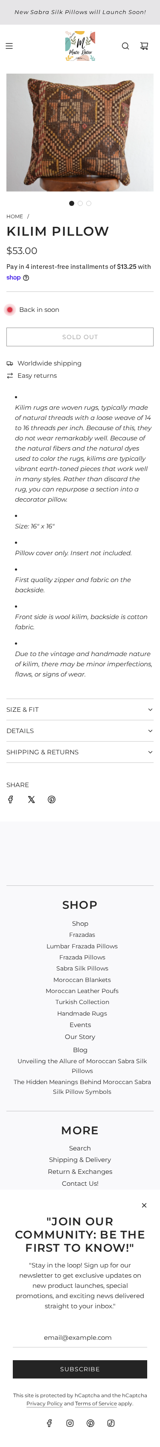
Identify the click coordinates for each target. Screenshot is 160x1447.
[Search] (125, 46)
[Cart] (144, 46)
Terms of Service (96, 1403)
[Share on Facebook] (10, 801)
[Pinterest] (90, 1423)
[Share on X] (31, 801)
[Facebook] (49, 1423)
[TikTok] (111, 1423)
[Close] (144, 1205)
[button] (71, 203)
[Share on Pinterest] (51, 801)
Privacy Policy (44, 1403)
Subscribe (80, 1369)
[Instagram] (70, 1423)
